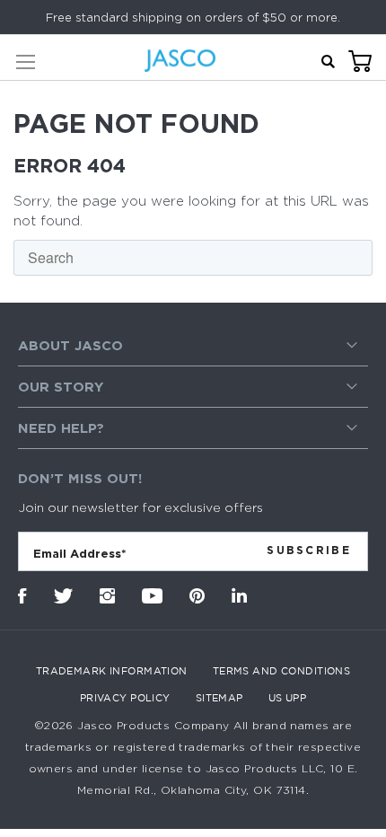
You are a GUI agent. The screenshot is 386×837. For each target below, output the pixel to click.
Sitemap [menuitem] (219, 697)
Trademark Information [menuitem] (112, 670)
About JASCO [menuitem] (70, 345)
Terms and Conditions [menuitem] (282, 670)
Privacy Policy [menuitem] (125, 697)
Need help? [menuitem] (61, 428)
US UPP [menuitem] (287, 697)
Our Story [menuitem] (60, 386)
